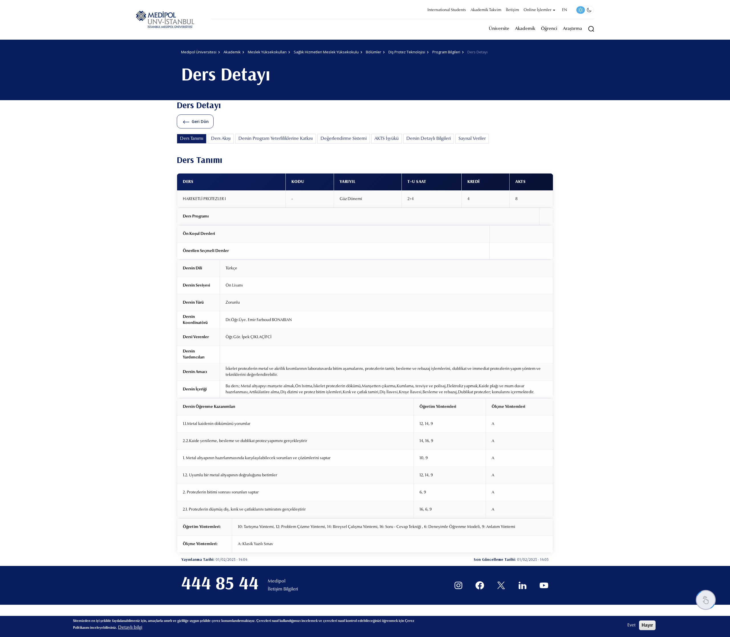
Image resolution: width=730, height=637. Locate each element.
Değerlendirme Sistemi (344, 138)
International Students (446, 10)
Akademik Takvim (486, 10)
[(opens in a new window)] (458, 585)
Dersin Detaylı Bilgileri (428, 138)
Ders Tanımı (191, 138)
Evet (631, 625)
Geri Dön (200, 121)
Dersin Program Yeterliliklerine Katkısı (275, 138)
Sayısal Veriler (472, 138)
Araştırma (572, 29)
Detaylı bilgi (130, 627)
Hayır (647, 625)
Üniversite (499, 29)
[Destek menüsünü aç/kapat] (706, 600)
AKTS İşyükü (386, 138)
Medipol (276, 581)
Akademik (525, 29)
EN (564, 10)
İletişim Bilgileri (283, 589)
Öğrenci (549, 29)
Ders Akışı (221, 138)
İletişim (512, 10)
